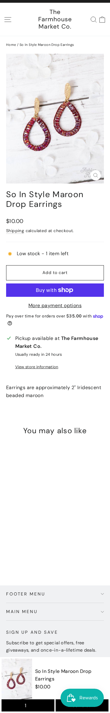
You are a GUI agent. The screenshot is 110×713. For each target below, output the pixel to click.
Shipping (15, 230)
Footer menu (25, 594)
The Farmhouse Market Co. (55, 19)
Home (11, 45)
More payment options (55, 305)
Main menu (22, 611)
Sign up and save (32, 632)
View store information (36, 366)
